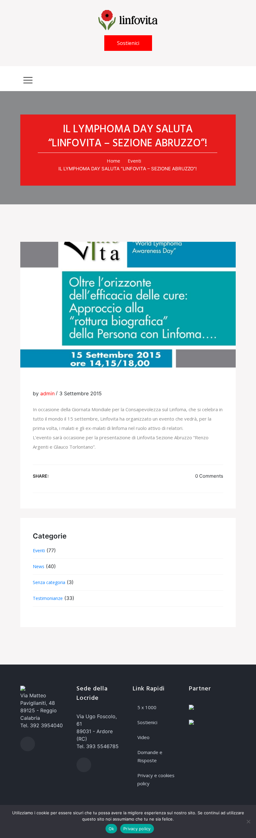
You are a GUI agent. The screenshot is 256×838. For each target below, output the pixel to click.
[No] (248, 821)
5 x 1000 (146, 707)
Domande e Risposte (149, 756)
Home (113, 161)
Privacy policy (137, 828)
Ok (111, 828)
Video (143, 737)
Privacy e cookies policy (156, 779)
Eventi (134, 161)
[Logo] (128, 20)
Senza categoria (49, 582)
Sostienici (128, 43)
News (38, 566)
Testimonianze (48, 598)
